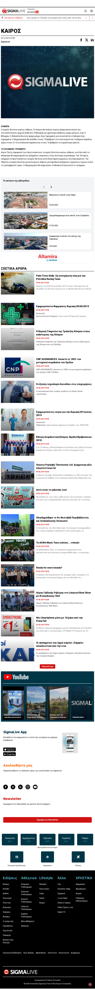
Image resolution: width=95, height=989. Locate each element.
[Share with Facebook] (81, 40)
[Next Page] (51, 187)
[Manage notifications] (90, 984)
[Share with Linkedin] (92, 40)
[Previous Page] (44, 187)
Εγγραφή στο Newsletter (47, 820)
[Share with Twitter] (87, 40)
